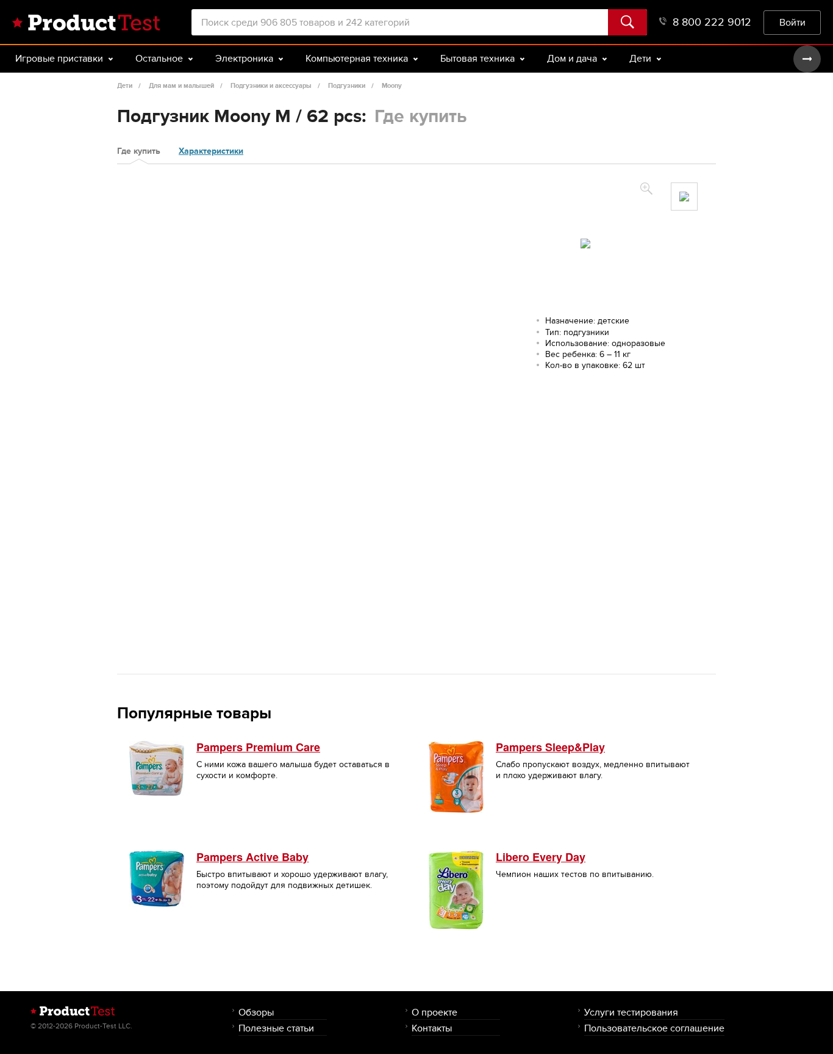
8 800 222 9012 (712, 22)
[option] (684, 196)
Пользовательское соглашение (654, 1028)
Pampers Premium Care (258, 747)
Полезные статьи (276, 1028)
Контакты (432, 1028)
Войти (792, 22)
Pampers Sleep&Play (550, 747)
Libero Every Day (540, 857)
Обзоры (256, 1012)
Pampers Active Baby (252, 857)
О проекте (434, 1012)
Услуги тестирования (631, 1012)
